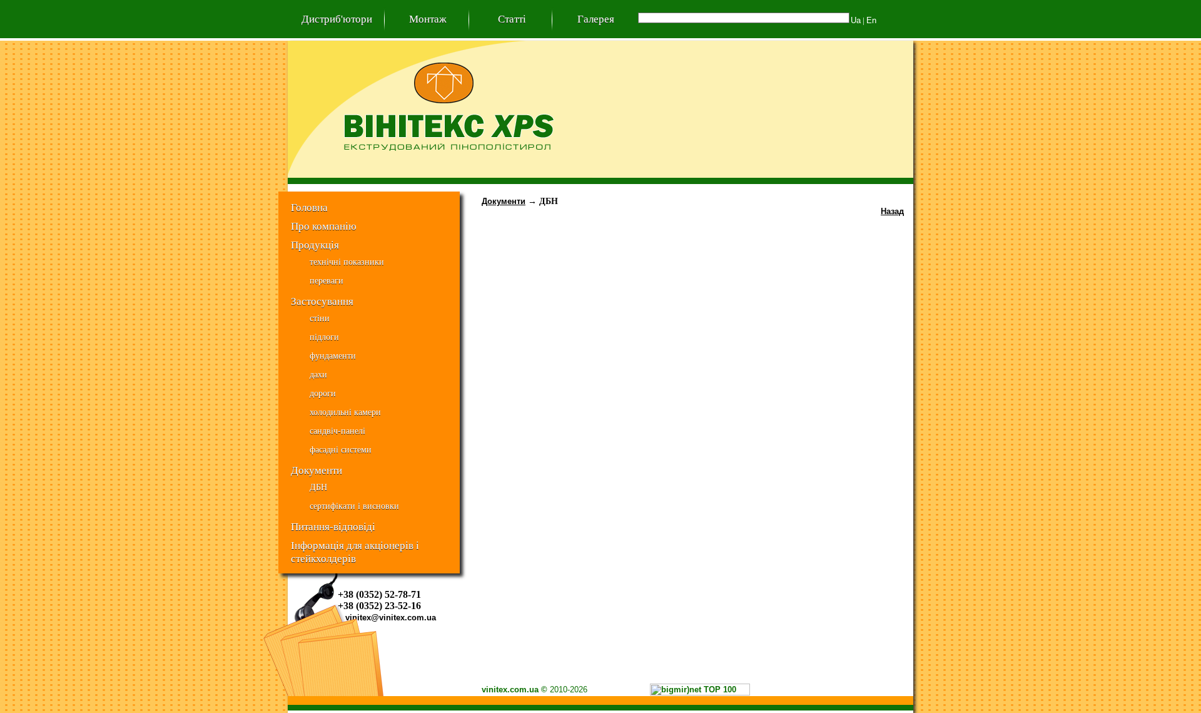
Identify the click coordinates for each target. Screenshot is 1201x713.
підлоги (324, 337)
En (871, 20)
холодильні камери (345, 412)
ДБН (318, 487)
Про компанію (324, 226)
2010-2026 (568, 689)
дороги (323, 393)
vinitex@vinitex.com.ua (390, 617)
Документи (316, 470)
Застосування (322, 301)
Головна (309, 207)
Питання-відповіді (333, 526)
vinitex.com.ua (510, 689)
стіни (320, 318)
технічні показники (347, 262)
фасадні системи (341, 449)
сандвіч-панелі (337, 431)
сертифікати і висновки (354, 506)
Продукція (315, 245)
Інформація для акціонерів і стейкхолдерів (355, 547)
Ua (856, 20)
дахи (318, 374)
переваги (326, 280)
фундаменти (333, 356)
